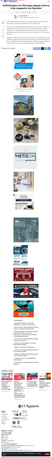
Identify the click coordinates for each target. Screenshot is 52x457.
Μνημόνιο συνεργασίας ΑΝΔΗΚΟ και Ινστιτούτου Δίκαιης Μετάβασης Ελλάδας (45, 384)
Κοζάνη (3, 379)
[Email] (25, 12)
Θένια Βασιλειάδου (20, 418)
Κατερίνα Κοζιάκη (14, 426)
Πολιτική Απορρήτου (29, 453)
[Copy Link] (27, 12)
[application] (26, 291)
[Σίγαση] (34, 296)
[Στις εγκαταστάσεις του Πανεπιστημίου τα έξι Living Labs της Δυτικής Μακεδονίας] (32, 376)
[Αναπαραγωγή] (15, 296)
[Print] (29, 12)
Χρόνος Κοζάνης (24, 15)
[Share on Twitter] (23, 12)
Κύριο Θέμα (9, 379)
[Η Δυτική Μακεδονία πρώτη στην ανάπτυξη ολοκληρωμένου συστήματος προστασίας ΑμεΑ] (7, 376)
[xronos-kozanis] (11, 1)
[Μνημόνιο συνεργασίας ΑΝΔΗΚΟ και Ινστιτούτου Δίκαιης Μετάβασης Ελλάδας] (45, 376)
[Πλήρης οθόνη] (36, 296)
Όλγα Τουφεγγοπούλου (18, 426)
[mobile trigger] (2, 1)
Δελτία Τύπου (17, 375)
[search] (47, 1)
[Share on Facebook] (21, 12)
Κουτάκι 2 (34, 377)
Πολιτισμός (17, 379)
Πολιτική (29, 379)
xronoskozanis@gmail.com (11, 444)
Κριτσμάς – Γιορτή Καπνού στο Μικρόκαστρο (24, 347)
